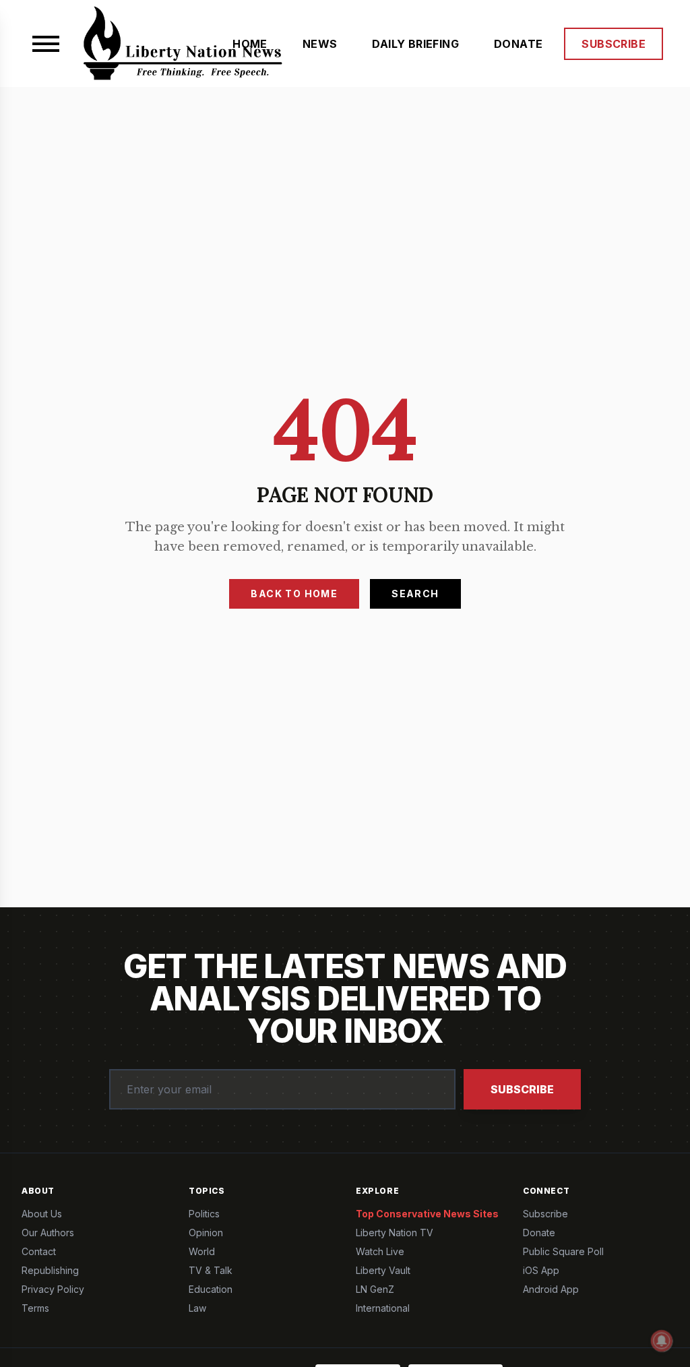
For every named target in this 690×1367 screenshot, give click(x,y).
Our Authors (48, 1232)
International (383, 1308)
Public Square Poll (563, 1251)
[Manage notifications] (661, 1340)
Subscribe (522, 1089)
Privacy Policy (53, 1289)
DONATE (518, 44)
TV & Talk (210, 1270)
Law (197, 1308)
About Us (42, 1213)
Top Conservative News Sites (427, 1213)
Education (210, 1289)
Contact (39, 1251)
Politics (204, 1213)
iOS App (541, 1270)
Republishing (50, 1270)
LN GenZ (375, 1289)
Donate (539, 1232)
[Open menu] (46, 44)
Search (415, 593)
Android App (551, 1289)
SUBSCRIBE (614, 44)
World (202, 1251)
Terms (35, 1308)
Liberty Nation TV (394, 1232)
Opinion (206, 1232)
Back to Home (294, 593)
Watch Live (380, 1251)
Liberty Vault (383, 1270)
